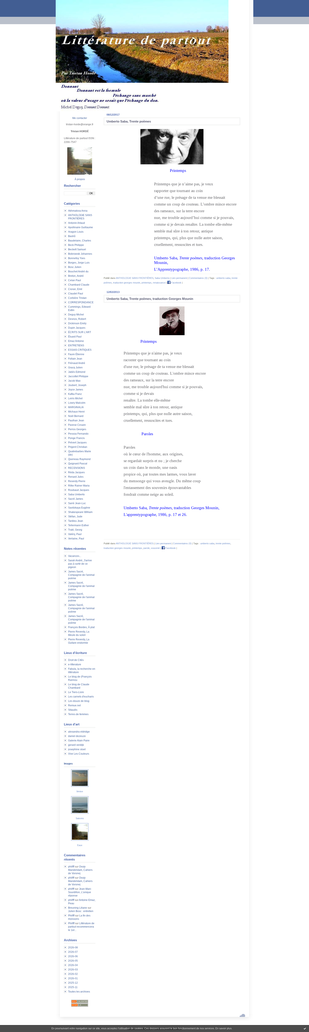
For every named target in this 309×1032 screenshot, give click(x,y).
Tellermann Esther (78, 525)
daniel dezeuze (77, 736)
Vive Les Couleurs (78, 753)
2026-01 (73, 978)
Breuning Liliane (77, 907)
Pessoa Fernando (78, 433)
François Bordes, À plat (81, 627)
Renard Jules (75, 476)
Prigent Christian (77, 446)
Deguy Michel (76, 314)
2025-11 (73, 987)
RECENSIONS (76, 468)
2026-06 (73, 956)
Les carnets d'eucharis (81, 696)
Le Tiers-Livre (76, 692)
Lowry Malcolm (76, 402)
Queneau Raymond (79, 459)
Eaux (79, 845)
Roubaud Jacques (78, 490)
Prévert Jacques (77, 442)
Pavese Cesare (77, 424)
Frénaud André (76, 363)
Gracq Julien (75, 367)
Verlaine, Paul (76, 538)
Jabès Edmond (76, 371)
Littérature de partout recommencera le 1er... (81, 927)
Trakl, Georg (75, 529)
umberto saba (223, 278)
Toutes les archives (79, 991)
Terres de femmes (78, 714)
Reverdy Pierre (76, 481)
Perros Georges (77, 429)
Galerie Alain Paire (79, 740)
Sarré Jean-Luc (77, 503)
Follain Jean (75, 358)
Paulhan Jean (76, 420)
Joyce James (75, 389)
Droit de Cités (76, 660)
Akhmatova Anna (77, 210)
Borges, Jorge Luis (79, 262)
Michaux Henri (76, 411)
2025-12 (73, 982)
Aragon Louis (75, 231)
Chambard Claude (78, 284)
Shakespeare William (80, 512)
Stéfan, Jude (75, 516)
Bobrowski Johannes (80, 253)
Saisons (80, 818)
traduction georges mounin (126, 282)
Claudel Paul (75, 293)
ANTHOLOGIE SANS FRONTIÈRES (134, 278)
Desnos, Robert (77, 319)
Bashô (71, 236)
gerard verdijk (76, 744)
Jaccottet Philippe (78, 376)
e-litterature (74, 664)
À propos (80, 179)
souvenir (155, 548)
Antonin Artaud (76, 222)
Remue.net (74, 705)
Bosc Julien (74, 267)
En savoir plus (223, 1028)
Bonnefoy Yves (76, 258)
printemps (146, 282)
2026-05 (73, 960)
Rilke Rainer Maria (79, 485)
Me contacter (79, 118)
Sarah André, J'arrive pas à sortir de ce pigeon (80, 564)
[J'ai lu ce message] (304, 1028)
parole (146, 548)
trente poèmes (223, 543)
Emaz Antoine (76, 341)
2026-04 (73, 965)
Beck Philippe (76, 245)
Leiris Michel (75, 398)
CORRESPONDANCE (81, 302)
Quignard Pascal (77, 463)
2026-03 (73, 969)
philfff (71, 866)
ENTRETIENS (76, 345)
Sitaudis (72, 709)
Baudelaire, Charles (79, 240)
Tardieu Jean (75, 520)
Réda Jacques (76, 472)
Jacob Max (74, 380)
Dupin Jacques (76, 327)
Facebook (175, 282)
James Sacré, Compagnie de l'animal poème (81, 575)
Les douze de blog (78, 701)
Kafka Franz (75, 394)
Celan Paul (74, 280)
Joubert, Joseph (77, 385)
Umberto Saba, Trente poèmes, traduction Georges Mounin (150, 299)
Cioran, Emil (75, 289)
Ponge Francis (76, 438)
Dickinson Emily (77, 323)
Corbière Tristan (77, 298)
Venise (79, 791)
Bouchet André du (78, 271)
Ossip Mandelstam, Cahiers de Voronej (80, 870)
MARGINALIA (76, 407)
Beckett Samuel (77, 249)
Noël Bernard (75, 416)
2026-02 (73, 974)
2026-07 (73, 951)
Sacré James (75, 498)
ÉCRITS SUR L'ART (79, 332)
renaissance (159, 282)
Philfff (71, 915)
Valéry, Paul (75, 534)
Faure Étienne (76, 354)
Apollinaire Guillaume (80, 227)
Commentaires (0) (198, 278)
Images (68, 763)
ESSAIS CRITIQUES (79, 349)
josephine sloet (77, 749)
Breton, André (76, 275)
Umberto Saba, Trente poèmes (129, 121)
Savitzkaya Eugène (79, 507)
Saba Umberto (76, 494)
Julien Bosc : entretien (80, 911)
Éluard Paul (75, 336)
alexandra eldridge (79, 731)
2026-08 (73, 947)
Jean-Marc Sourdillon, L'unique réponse (79, 892)
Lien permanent (179, 278)
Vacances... (74, 556)
